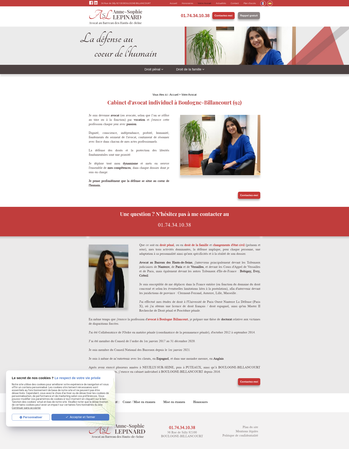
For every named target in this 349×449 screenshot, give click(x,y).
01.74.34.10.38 (195, 15)
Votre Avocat (204, 3)
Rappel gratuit (249, 15)
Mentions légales (247, 431)
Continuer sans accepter (26, 407)
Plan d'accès (250, 3)
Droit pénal (152, 69)
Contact (235, 3)
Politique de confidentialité (240, 435)
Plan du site (250, 427)
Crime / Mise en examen (139, 402)
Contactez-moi (223, 15)
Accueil (173, 3)
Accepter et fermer (82, 417)
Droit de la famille (188, 69)
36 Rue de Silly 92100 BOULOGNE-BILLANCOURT (126, 3)
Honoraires (187, 3)
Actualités (221, 3)
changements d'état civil (229, 245)
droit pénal (167, 245)
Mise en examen (174, 402)
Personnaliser (32, 417)
